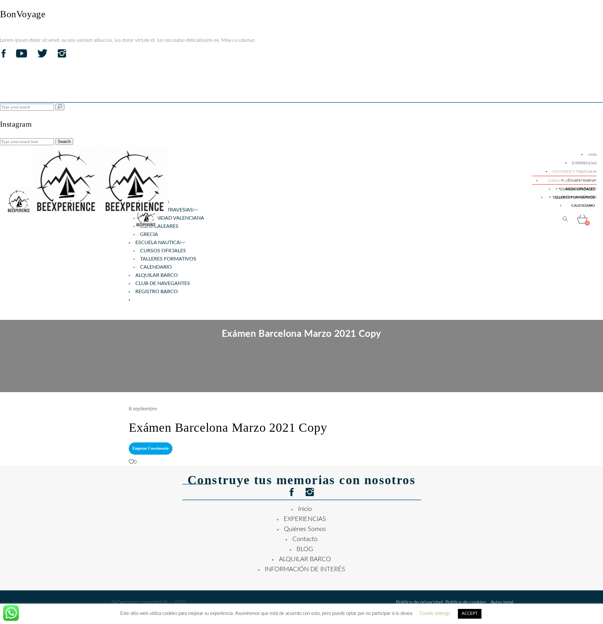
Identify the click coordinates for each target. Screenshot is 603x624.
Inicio (305, 509)
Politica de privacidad (419, 602)
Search (64, 141)
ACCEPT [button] (470, 614)
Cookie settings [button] (435, 613)
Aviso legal (499, 602)
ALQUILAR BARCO (305, 559)
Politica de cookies (464, 602)
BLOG (304, 549)
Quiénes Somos (305, 529)
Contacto (305, 539)
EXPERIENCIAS (305, 519)
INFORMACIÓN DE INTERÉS (305, 569)
